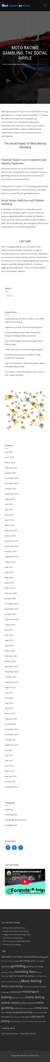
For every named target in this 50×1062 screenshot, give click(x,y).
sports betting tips (15, 1021)
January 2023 (10, 661)
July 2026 (9, 452)
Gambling (9, 809)
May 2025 (9, 515)
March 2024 (10, 588)
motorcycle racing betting (31, 987)
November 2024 (12, 546)
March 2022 (10, 713)
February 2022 (11, 719)
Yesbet (44, 1021)
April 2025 (9, 520)
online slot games (28, 1008)
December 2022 (11, 666)
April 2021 (9, 766)
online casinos (27, 1002)
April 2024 (9, 583)
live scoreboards (39, 976)
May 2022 (9, 703)
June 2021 (9, 755)
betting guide (43, 957)
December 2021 (11, 729)
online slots (41, 1008)
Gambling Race (11, 814)
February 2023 (11, 656)
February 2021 (11, 776)
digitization (5, 966)
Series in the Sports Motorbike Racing (16, 941)
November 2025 (12, 483)
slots (33, 1016)
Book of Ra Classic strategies (10, 961)
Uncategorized (11, 825)
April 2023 (9, 645)
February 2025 (11, 530)
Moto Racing (31, 980)
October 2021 (11, 739)
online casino (10, 1003)
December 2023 (11, 603)
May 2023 (9, 640)
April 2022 (9, 708)
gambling (18, 965)
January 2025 (10, 535)
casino (32, 961)
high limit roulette (16, 976)
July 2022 (9, 692)
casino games (40, 961)
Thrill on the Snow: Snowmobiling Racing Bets (24, 349)
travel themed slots (35, 1021)
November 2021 (12, 734)
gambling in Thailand (7, 972)
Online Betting (35, 997)
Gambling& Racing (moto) (15, 820)
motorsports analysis (18, 998)
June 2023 (9, 635)
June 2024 (9, 572)
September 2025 (12, 494)
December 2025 (11, 478)
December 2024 (11, 541)
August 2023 (10, 624)
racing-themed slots (22, 1012)
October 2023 (11, 614)
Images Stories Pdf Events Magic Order (17, 934)
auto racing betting (27, 956)
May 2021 (9, 760)
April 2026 (9, 457)
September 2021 (12, 745)
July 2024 (9, 567)
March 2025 (10, 525)
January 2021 (10, 781)
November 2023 (12, 609)
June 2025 (9, 509)
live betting (29, 976)
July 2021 (9, 750)
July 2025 (9, 504)
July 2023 (9, 630)
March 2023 (10, 651)
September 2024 (12, 556)
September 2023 (12, 619)
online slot (18, 1008)
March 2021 (10, 771)
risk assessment (16, 1017)
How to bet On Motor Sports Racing (16, 931)
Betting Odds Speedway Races (14, 928)
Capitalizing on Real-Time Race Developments (24, 327)
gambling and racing (34, 966)
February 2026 (11, 467)
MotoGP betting (15, 982)
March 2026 (10, 462)
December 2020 (11, 787)
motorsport (16, 991)
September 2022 (12, 682)
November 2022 (12, 671)
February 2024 (11, 593)
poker (3, 1012)
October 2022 (11, 677)
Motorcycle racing (11, 986)
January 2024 (10, 598)
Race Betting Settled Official (13, 938)
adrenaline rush (9, 956)
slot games (25, 1017)
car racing (24, 960)
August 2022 (10, 687)
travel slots (25, 1021)
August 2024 (10, 562)
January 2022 (10, 724)
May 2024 (9, 577)
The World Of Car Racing (11, 944)
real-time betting (38, 1012)
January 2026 (10, 473)
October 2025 (11, 488)
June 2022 (9, 698)
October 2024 (11, 551)
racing (8, 1012)
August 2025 (10, 499)
